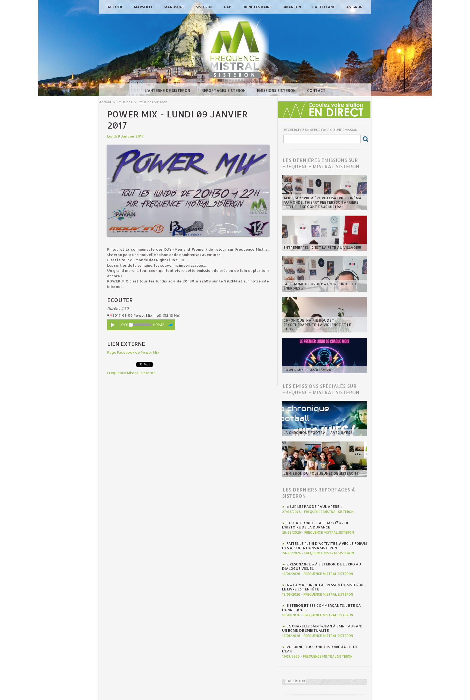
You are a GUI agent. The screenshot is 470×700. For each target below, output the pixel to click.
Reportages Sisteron (224, 90)
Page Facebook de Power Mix (133, 352)
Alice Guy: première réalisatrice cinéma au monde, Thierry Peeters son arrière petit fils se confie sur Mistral (322, 202)
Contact (316, 90)
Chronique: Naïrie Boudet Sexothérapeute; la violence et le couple (317, 324)
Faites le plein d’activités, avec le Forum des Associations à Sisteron (324, 545)
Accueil (115, 7)
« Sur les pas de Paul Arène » (314, 506)
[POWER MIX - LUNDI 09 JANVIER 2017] (188, 146)
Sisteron (205, 7)
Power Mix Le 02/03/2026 (307, 370)
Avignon (354, 7)
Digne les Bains (257, 7)
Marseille (144, 7)
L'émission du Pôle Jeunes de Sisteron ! (320, 473)
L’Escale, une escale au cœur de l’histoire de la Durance (315, 525)
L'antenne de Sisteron (168, 90)
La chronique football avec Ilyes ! (317, 432)
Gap (228, 7)
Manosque (174, 7)
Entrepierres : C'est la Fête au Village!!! (322, 247)
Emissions (124, 102)
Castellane (324, 7)
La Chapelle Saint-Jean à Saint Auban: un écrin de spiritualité (322, 628)
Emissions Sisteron (277, 90)
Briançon (292, 7)
